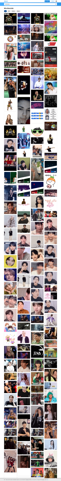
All (5, 11)
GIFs (9, 11)
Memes (18, 11)
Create (47, 1)
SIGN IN (52, 1)
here (47, 479)
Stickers (13, 11)
